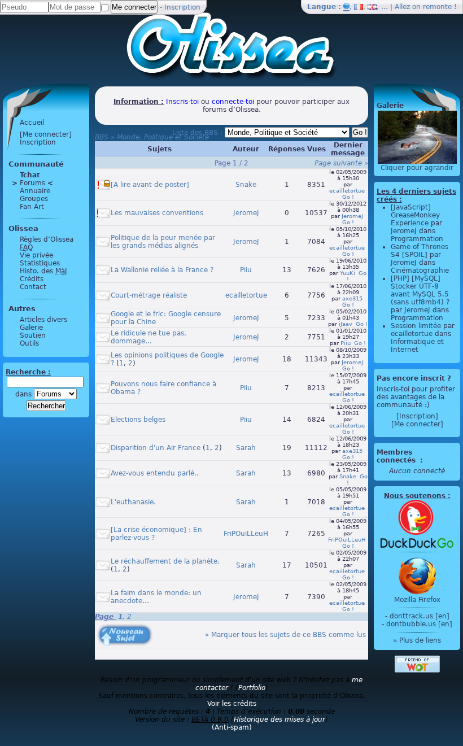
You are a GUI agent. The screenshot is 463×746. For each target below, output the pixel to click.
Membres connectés (397, 456)
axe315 (352, 298)
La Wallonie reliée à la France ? (162, 270)
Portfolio (251, 688)
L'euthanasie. (133, 502)
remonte (437, 7)
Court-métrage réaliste (149, 295)
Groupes (34, 199)
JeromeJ (246, 213)
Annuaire (35, 191)
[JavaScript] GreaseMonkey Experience (415, 215)
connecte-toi (233, 102)
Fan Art (32, 207)
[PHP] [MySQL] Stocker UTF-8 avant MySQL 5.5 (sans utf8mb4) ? (420, 290)
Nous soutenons (414, 496)
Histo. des (43, 271)
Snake (245, 185)
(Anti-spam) (232, 727)
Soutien (33, 335)
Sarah (246, 448)
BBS (101, 137)
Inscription (182, 7)
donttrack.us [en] (419, 616)
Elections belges (138, 420)
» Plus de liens (417, 640)
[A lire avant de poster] (150, 185)
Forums (32, 183)
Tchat (30, 175)
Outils (29, 343)
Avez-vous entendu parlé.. (155, 473)
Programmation (417, 239)
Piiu (246, 270)
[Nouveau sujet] (124, 627)
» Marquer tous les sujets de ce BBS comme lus (285, 635)
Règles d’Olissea (46, 239)
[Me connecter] (46, 134)
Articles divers (43, 320)
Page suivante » (341, 163)
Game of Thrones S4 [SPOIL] (419, 251)
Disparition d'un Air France (155, 448)
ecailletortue (347, 190)
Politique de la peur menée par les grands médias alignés (163, 242)
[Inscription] (417, 416)
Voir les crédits (231, 704)
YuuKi (347, 273)
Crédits (31, 279)
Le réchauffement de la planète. (165, 561)
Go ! (348, 197)
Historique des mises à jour (279, 719)
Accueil (32, 122)
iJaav (345, 324)
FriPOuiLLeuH (246, 534)
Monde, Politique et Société (163, 137)
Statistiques (40, 263)
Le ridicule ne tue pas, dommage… (148, 337)
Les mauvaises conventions (157, 213)
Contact (33, 287)
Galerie (31, 327)
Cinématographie (420, 270)
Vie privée (36, 255)
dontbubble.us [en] (419, 624)
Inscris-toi (182, 102)
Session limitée (416, 326)
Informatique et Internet (417, 346)
